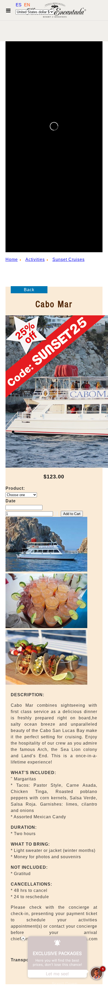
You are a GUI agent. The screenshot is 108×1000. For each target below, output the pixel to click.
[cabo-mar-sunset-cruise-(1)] (46, 626)
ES (19, 5)
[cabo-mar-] (46, 570)
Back (29, 289)
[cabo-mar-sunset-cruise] (46, 683)
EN (27, 5)
